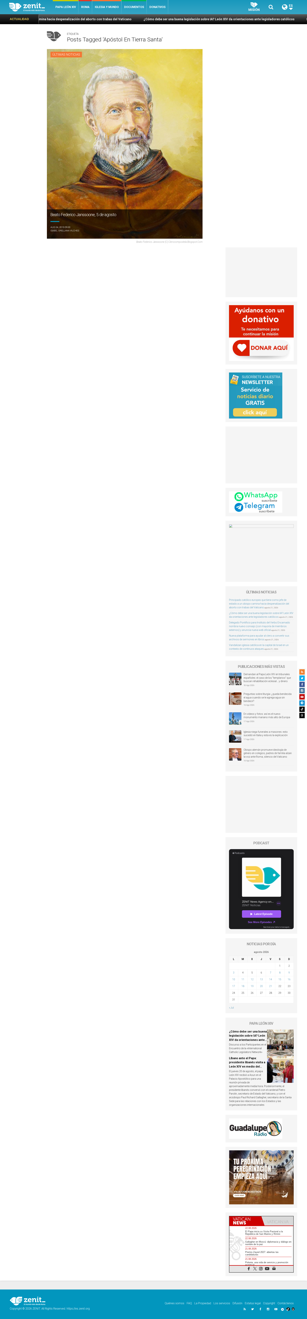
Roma (85, 7)
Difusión (237, 1303)
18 (242, 986)
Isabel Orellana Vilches (64, 230)
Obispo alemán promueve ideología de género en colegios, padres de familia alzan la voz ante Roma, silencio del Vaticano (268, 753)
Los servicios (222, 1303)
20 (261, 986)
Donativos (157, 7)
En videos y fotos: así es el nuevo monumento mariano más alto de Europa (267, 715)
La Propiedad (202, 1303)
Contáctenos (286, 1303)
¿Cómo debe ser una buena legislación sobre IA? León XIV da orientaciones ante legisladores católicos (101, 19)
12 (252, 979)
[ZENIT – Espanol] (31, 7)
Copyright (269, 1303)
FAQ (189, 1303)
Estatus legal (253, 1303)
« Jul (231, 1007)
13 (261, 979)
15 (279, 979)
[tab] (245, 1221)
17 (233, 986)
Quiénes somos (174, 1303)
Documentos (134, 7)
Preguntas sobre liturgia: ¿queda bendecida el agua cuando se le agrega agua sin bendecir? (268, 697)
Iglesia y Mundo (107, 7)
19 (252, 986)
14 (270, 979)
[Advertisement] (261, 272)
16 (289, 979)
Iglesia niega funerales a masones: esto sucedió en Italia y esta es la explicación (266, 733)
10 (233, 979)
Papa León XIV (65, 7)
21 (270, 986)
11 (242, 979)
